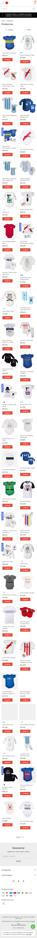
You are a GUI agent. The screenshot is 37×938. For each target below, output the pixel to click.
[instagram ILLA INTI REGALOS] (13, 881)
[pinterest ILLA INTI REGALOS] (23, 881)
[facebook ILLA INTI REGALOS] (18, 881)
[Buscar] (33, 8)
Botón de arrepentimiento (18, 925)
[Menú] (2, 3)
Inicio (3, 21)
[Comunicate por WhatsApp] (33, 927)
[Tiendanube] (18, 928)
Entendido (29, 934)
